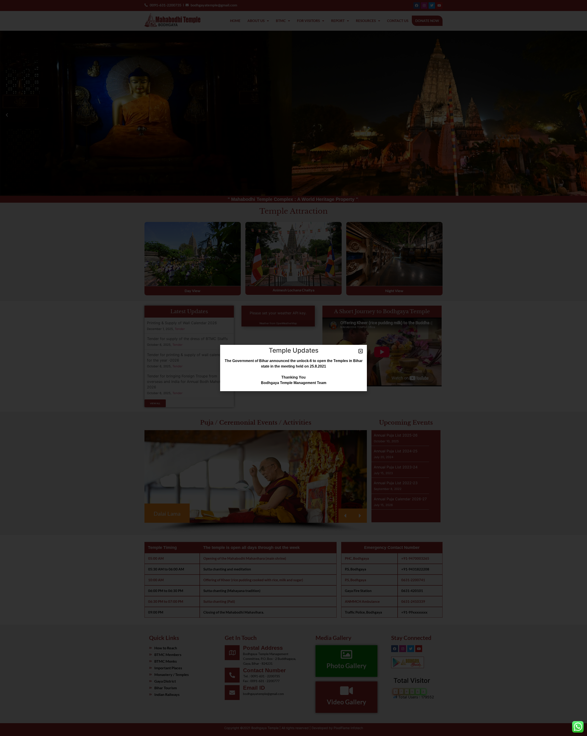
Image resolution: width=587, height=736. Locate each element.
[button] (360, 351)
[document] (293, 368)
